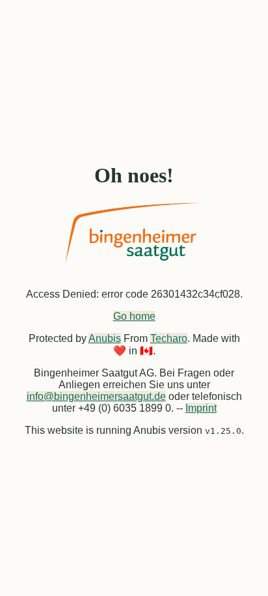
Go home (134, 316)
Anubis (104, 338)
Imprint (201, 408)
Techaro (168, 338)
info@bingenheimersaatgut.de (96, 396)
